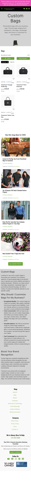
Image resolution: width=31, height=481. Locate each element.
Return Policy (15, 421)
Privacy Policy (15, 423)
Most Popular (22, 58)
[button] (2, 9)
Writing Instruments (15, 412)
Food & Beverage (15, 406)
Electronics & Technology (15, 403)
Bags (15, 395)
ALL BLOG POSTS (15, 264)
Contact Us (15, 429)
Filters (9, 58)
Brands (15, 398)
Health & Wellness (15, 409)
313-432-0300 (15, 437)
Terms (15, 426)
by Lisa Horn (16, 166)
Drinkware (15, 400)
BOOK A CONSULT (15, 452)
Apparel (15, 392)
